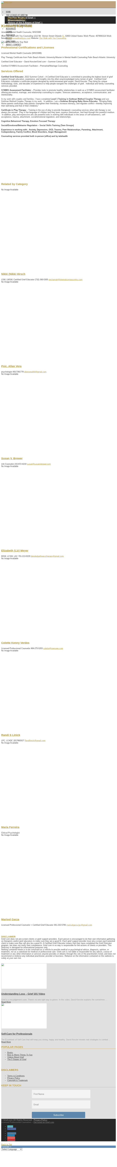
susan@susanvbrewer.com (39, 464)
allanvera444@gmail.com (35, 372)
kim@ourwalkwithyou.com (18, 38)
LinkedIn (11, 1135)
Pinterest (11, 1140)
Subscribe (58, 1115)
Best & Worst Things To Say (20, 1055)
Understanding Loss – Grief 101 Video (23, 994)
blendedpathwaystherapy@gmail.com (47, 556)
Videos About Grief (15, 1057)
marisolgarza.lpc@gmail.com (79, 925)
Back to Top (6, 1144)
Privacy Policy (13, 1078)
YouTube (11, 1138)
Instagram (11, 1133)
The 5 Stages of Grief (16, 1059)
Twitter (10, 1126)
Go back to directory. (16, 18)
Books (10, 1052)
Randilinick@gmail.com (35, 740)
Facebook (11, 1129)
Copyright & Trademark (17, 1080)
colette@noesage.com (53, 648)
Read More (6, 1002)
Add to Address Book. (17, 20)
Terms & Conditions (16, 1076)
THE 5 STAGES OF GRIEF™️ (17, 14)
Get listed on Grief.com (44, 1122)
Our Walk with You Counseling (52, 38)
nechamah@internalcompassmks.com (65, 279)
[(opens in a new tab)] (24, 988)
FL (63, 36)
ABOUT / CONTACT (13, 44)
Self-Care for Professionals (16, 1034)
